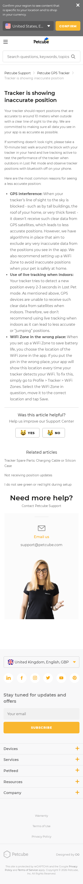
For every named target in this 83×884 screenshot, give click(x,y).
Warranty (41, 815)
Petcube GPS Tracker (53, 73)
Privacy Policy (41, 836)
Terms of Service (28, 870)
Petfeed (11, 771)
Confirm (68, 26)
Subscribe (41, 728)
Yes (31, 433)
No (57, 433)
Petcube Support (17, 73)
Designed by (67, 854)
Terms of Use (41, 826)
